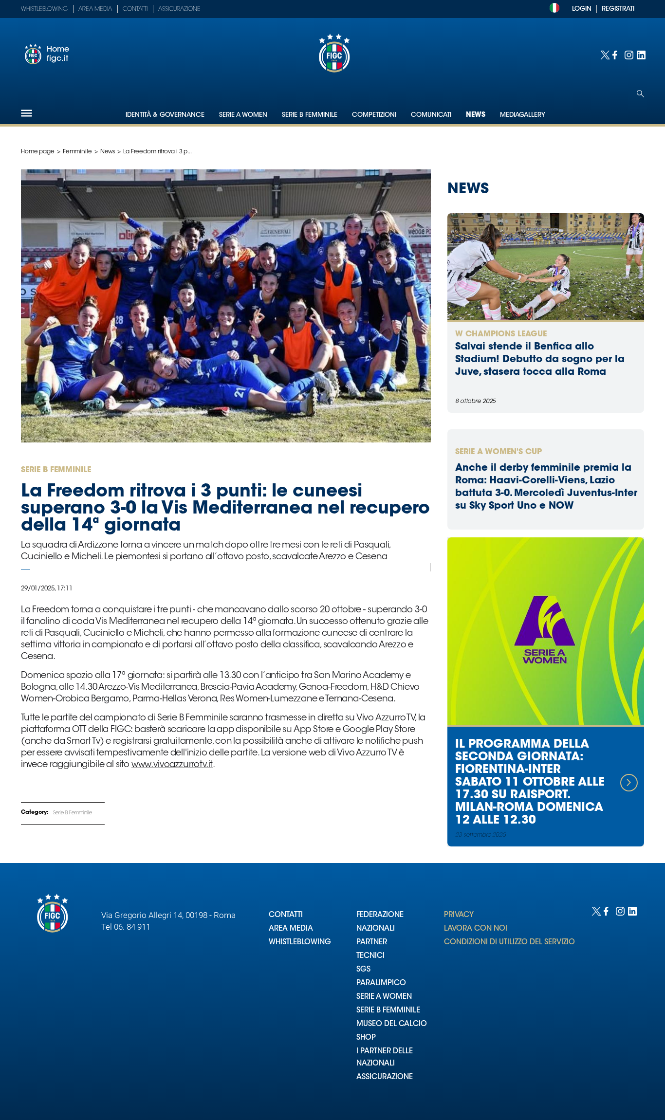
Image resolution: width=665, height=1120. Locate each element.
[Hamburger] (26, 113)
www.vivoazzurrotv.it (172, 765)
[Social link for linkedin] (640, 54)
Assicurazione (179, 9)
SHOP (366, 1038)
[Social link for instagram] (628, 54)
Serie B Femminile (309, 115)
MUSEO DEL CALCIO (391, 1024)
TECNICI (370, 956)
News (475, 115)
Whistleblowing (44, 9)
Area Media (95, 9)
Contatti (135, 9)
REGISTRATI (618, 9)
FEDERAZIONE (380, 915)
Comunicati (431, 115)
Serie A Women (243, 115)
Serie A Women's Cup (498, 452)
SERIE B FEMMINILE (388, 1010)
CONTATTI (286, 915)
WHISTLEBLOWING (300, 942)
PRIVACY (459, 915)
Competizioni (374, 115)
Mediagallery (522, 115)
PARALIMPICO (381, 983)
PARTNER (371, 942)
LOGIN (581, 9)
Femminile (77, 152)
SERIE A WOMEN (384, 997)
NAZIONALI (375, 929)
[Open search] (640, 93)
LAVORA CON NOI (475, 929)
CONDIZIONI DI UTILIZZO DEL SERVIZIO (509, 942)
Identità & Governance (165, 115)
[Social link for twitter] (604, 54)
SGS (363, 969)
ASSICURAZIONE (384, 1077)
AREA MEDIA (291, 929)
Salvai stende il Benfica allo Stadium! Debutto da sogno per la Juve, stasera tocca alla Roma (540, 359)
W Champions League (501, 334)
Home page (38, 152)
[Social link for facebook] (616, 54)
